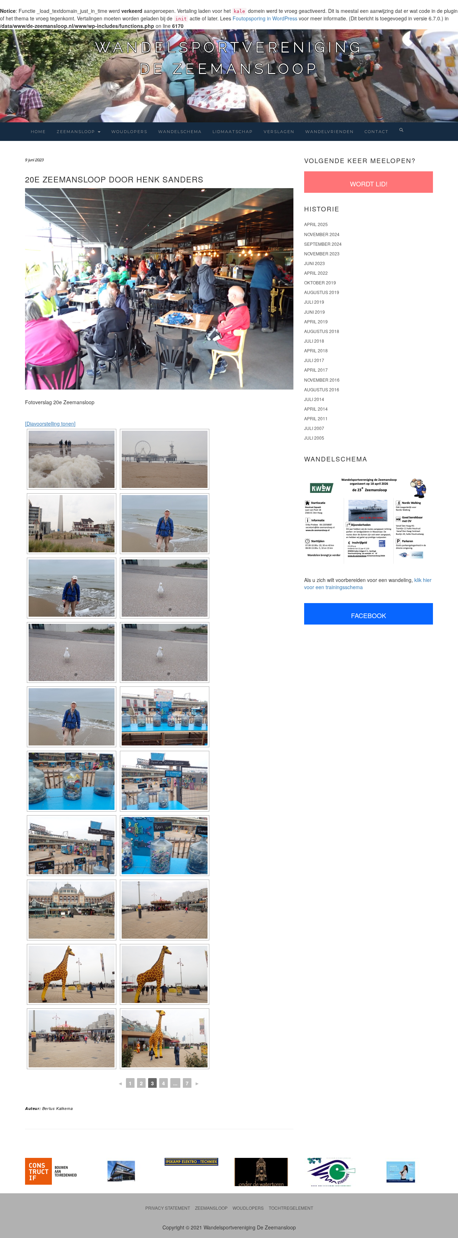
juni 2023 (314, 263)
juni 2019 (314, 312)
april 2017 (316, 370)
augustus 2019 (321, 292)
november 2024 (322, 234)
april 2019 (316, 321)
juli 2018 (314, 341)
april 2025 (316, 224)
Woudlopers (129, 131)
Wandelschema (180, 131)
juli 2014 (314, 399)
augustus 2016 (321, 389)
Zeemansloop (77, 131)
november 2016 (322, 380)
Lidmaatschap (233, 131)
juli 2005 (314, 438)
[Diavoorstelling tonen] (50, 423)
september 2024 (323, 244)
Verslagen (279, 131)
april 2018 (316, 350)
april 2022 (316, 273)
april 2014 (316, 409)
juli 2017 (314, 360)
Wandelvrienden (329, 131)
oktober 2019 (320, 282)
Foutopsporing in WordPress (265, 18)
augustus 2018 (321, 331)
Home (38, 131)
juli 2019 (314, 302)
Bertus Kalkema (57, 1108)
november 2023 (322, 253)
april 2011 (316, 418)
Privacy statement (167, 1208)
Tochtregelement (291, 1208)
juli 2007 (314, 428)
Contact (377, 131)
